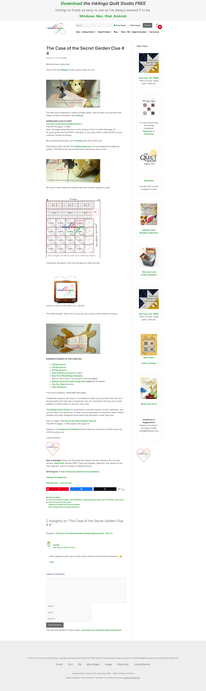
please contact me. (132, 678)
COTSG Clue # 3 (59, 370)
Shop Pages (121, 25)
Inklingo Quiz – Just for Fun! (59, 483)
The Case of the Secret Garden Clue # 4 (64, 124)
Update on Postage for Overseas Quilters (64, 504)
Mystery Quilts (54, 497)
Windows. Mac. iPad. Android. (103, 16)
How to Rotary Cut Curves (64, 373)
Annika (56, 545)
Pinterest (75, 429)
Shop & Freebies (104, 32)
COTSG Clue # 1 (59, 364)
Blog (115, 32)
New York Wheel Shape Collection (67, 376)
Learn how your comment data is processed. (101, 630)
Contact (59, 664)
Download (71, 3)
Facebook (62, 429)
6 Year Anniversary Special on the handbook (79, 472)
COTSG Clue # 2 (59, 367)
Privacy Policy (123, 664)
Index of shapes (93, 664)
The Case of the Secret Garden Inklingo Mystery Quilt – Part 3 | (83, 533)
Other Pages (135, 25)
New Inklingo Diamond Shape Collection (63, 507)
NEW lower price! (149, 404)
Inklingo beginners (82, 146)
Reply (51, 562)
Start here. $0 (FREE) (149, 78)
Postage (108, 664)
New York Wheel (107, 500)
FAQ (128, 32)
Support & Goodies (139, 32)
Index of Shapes (149, 363)
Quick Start (59, 463)
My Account (154, 32)
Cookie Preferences (142, 664)
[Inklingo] (53, 455)
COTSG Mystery (76, 500)
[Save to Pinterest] (160, 27)
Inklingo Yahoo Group (59, 409)
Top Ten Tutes (58, 384)
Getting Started (88, 32)
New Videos (148, 357)
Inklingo (64, 70)
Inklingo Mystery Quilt (91, 500)
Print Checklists (59, 387)
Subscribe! (149, 181)
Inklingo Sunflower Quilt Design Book (69, 381)
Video (123, 32)
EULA (70, 664)
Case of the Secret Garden (58, 500)
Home (78, 32)
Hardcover (147, 131)
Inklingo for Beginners (56, 477)
